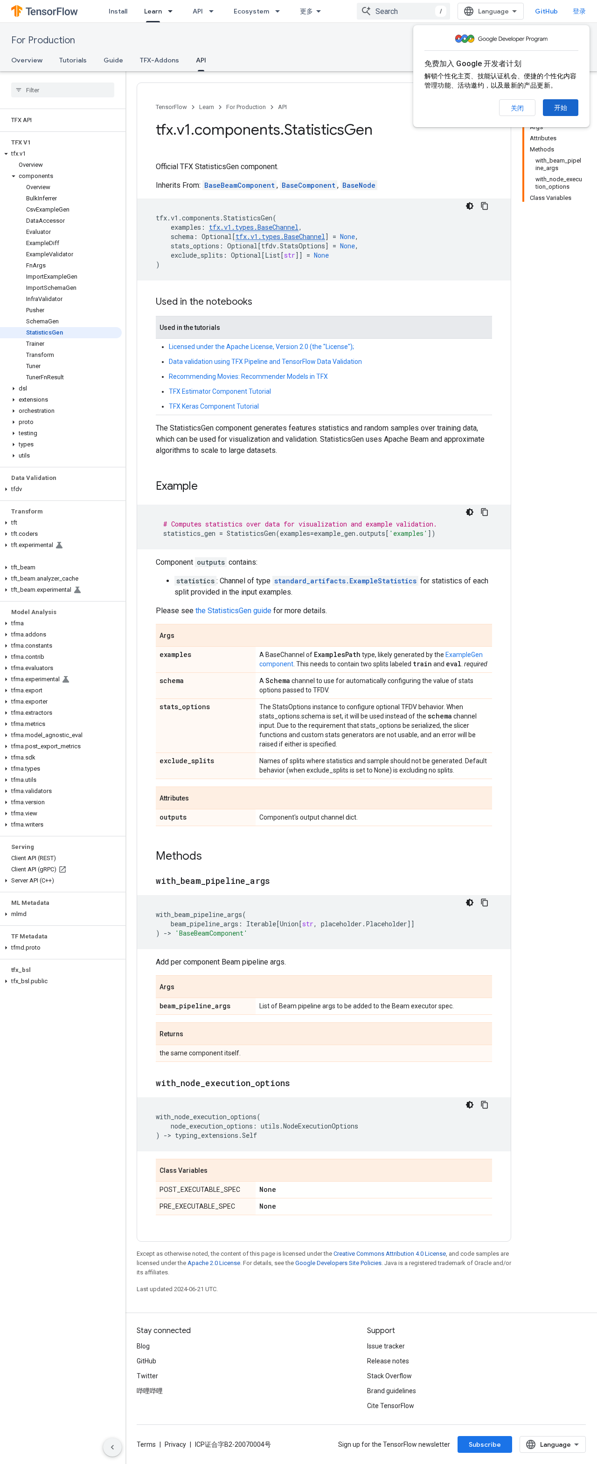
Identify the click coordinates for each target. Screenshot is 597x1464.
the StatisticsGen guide (233, 610)
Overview (26, 60)
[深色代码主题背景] (469, 205)
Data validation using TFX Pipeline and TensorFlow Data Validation (265, 361)
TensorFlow (171, 106)
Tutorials (73, 60)
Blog (143, 1346)
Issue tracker (386, 1346)
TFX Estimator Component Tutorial (220, 391)
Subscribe (485, 1444)
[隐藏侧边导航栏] (112, 1447)
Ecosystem (251, 11)
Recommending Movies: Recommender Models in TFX (248, 376)
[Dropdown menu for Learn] (173, 11)
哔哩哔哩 (150, 1391)
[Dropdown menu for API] (214, 11)
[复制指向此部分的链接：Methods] (211, 856)
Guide (113, 60)
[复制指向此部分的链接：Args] (183, 636)
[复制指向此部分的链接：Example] (207, 487)
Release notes (388, 1361)
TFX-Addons (159, 60)
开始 (560, 107)
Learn (153, 11)
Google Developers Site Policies (338, 1262)
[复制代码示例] (484, 205)
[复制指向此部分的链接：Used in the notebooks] (261, 302)
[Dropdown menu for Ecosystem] (280, 11)
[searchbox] (62, 89)
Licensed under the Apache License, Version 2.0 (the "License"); (261, 346)
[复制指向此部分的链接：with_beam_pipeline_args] (279, 881)
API (198, 11)
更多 (306, 11)
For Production (43, 40)
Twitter (147, 1376)
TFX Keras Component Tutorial (214, 406)
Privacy (175, 1444)
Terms (146, 1444)
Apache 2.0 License (213, 1262)
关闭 (517, 108)
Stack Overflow (389, 1376)
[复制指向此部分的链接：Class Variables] (217, 1171)
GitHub (546, 11)
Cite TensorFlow (390, 1405)
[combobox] (403, 11)
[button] (61, 153)
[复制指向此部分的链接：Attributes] (198, 798)
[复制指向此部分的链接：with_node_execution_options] (299, 1083)
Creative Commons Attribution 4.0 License (389, 1253)
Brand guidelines (391, 1391)
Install (118, 11)
